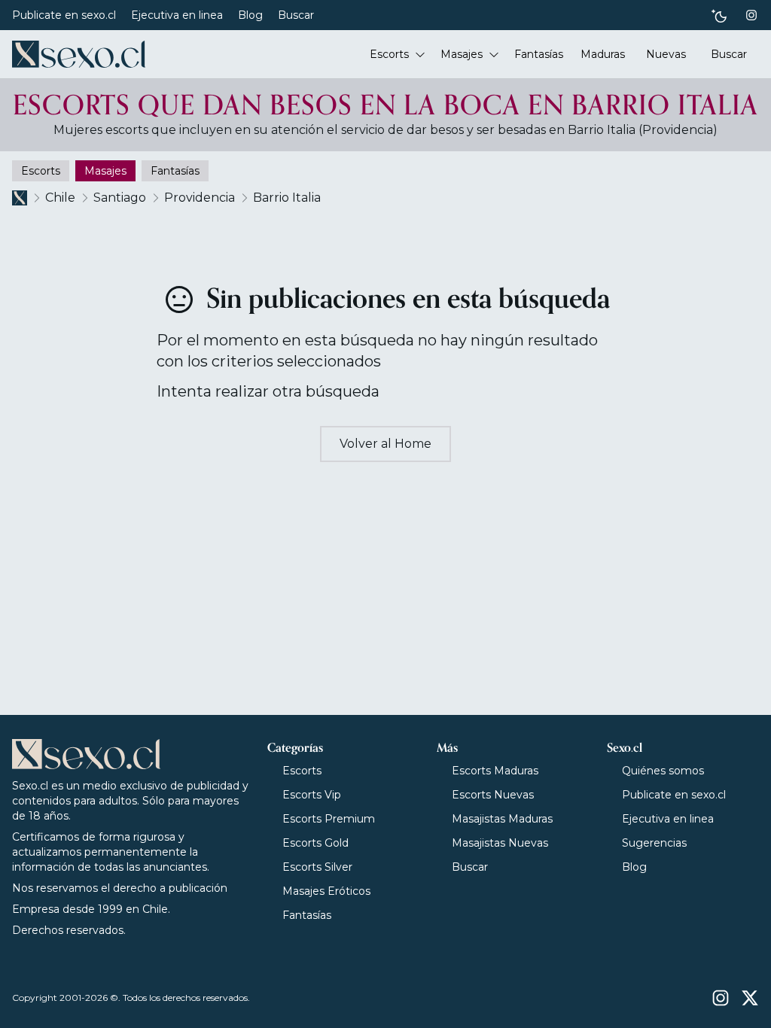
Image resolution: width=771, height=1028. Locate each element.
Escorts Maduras (495, 770)
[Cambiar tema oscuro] (719, 15)
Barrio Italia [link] (287, 197)
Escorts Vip (311, 794)
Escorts (302, 770)
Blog (250, 15)
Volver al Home (385, 443)
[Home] (78, 54)
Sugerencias (654, 843)
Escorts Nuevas (493, 794)
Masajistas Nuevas (500, 843)
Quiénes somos (663, 770)
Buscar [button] (729, 54)
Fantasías (306, 915)
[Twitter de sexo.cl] (750, 998)
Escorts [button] (389, 54)
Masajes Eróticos (326, 891)
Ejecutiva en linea (177, 15)
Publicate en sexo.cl (64, 15)
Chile (60, 197)
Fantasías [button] (538, 54)
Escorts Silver (317, 867)
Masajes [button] (461, 54)
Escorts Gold (315, 843)
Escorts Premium (328, 819)
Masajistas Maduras (502, 819)
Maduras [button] (603, 54)
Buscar (296, 15)
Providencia (199, 197)
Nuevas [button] (666, 54)
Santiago (119, 197)
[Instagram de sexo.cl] (751, 15)
